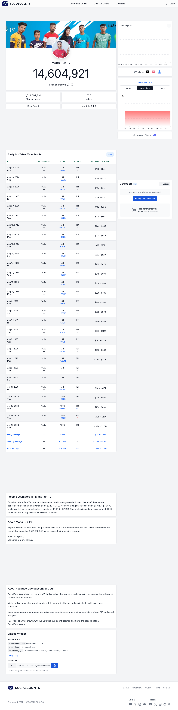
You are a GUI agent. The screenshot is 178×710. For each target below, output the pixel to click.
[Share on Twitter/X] (147, 72)
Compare (120, 3)
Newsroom (137, 688)
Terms (157, 688)
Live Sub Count (101, 3)
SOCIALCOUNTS (36, 702)
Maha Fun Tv (61, 63)
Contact (166, 688)
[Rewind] (130, 72)
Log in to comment (146, 198)
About (126, 688)
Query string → (14, 655)
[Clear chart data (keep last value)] (169, 26)
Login (172, 3)
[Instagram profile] (140, 704)
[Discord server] (144, 704)
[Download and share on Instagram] (153, 72)
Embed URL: (13, 660)
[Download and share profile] (159, 72)
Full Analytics (143, 82)
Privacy (148, 688)
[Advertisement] (61, 129)
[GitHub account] (165, 704)
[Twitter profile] (135, 704)
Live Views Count (78, 3)
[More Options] (166, 3)
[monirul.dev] (169, 704)
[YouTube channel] (130, 704)
